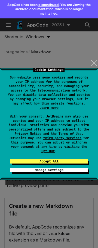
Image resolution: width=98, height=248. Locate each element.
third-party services (62, 138)
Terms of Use (70, 134)
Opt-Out (48, 151)
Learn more (49, 108)
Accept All (49, 161)
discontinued (48, 5)
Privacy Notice (28, 134)
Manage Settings (49, 170)
